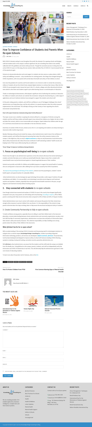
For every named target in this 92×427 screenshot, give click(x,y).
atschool (74, 91)
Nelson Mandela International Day (75, 42)
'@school (10, 262)
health (68, 96)
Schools (76, 6)
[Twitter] (87, 1)
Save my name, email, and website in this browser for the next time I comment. (26, 371)
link (37, 255)
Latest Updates (70, 75)
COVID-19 (83, 6)
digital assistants (31, 138)
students (29, 262)
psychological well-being (72, 101)
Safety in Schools (71, 77)
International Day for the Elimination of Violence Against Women (11, 310)
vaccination (86, 104)
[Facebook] (83, 1)
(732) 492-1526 (59, 395)
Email (4, 357)
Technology (74, 104)
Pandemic (76, 99)
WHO (68, 107)
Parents (84, 99)
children (81, 91)
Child (78, 91)
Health (69, 6)
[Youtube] (85, 1)
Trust (78, 104)
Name (4, 350)
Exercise (86, 93)
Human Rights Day (29, 309)
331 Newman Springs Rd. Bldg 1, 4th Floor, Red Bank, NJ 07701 (56, 402)
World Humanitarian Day (73, 39)
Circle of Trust (69, 93)
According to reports (48, 194)
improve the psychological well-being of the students (19, 170)
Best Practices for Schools (73, 72)
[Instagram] (88, 1)
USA (81, 104)
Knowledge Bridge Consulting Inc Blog (30, 424)
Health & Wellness (71, 59)
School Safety (84, 101)
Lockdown (73, 96)
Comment (5, 330)
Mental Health (23, 262)
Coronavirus (76, 93)
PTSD (79, 101)
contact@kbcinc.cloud (60, 397)
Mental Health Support (72, 64)
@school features (7, 46)
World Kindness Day (71, 32)
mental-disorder (79, 96)
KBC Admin (9, 56)
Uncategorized (70, 80)
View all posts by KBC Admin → (20, 283)
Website (5, 364)
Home (63, 6)
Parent (80, 99)
